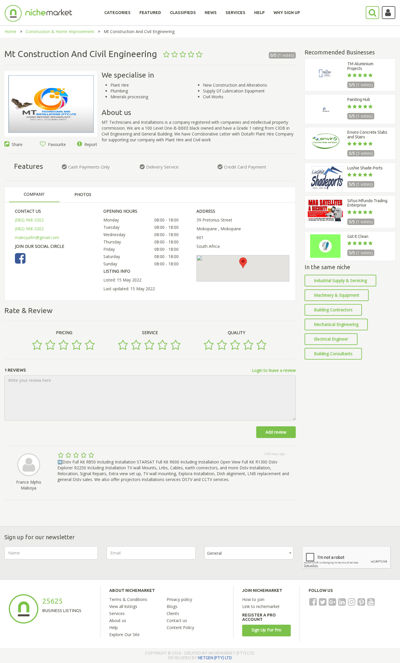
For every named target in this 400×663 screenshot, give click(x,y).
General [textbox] (214, 553)
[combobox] (248, 552)
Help (113, 627)
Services (117, 613)
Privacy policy (179, 599)
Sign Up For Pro (266, 630)
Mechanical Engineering (336, 324)
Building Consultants (333, 353)
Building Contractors (333, 309)
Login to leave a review (274, 370)
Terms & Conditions (128, 599)
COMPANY (34, 194)
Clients (173, 613)
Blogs (172, 606)
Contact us (177, 620)
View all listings (123, 606)
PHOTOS (82, 194)
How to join (253, 599)
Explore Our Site (124, 634)
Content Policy (180, 627)
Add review (276, 432)
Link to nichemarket (261, 606)
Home (10, 31)
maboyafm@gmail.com (37, 237)
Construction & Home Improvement (60, 31)
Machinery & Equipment (336, 295)
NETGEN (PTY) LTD (215, 657)
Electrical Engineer (331, 339)
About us (117, 620)
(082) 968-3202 (29, 220)
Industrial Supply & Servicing (340, 280)
